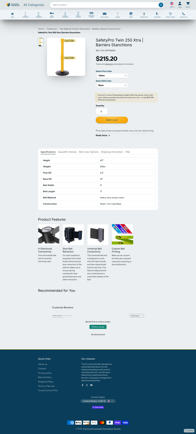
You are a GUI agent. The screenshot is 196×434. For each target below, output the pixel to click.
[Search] (161, 5)
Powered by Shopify (112, 429)
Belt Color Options (88, 151)
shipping (109, 64)
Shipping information (112, 151)
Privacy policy (45, 373)
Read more (101, 135)
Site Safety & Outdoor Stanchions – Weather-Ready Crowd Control (90, 29)
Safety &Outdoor (78, 16)
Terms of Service (46, 386)
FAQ (128, 151)
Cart (188, 5)
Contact (42, 368)
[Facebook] (82, 385)
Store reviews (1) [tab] (67, 315)
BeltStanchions (26, 16)
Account (180, 5)
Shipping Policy (45, 381)
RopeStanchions (39, 16)
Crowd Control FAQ (48, 390)
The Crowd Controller (92, 429)
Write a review (98, 327)
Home (12, 17)
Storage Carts (144, 17)
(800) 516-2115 (183, 17)
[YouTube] (91, 385)
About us (42, 364)
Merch (131, 17)
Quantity (100, 105)
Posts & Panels (105, 17)
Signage (118, 17)
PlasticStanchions (65, 16)
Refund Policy (45, 377)
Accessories (157, 17)
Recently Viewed (170, 17)
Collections (52, 29)
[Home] (13, 4)
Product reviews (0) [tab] (57, 315)
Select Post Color (104, 71)
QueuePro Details (67, 151)
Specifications (48, 151)
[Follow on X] (87, 385)
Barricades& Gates (91, 16)
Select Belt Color (103, 81)
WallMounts (52, 16)
